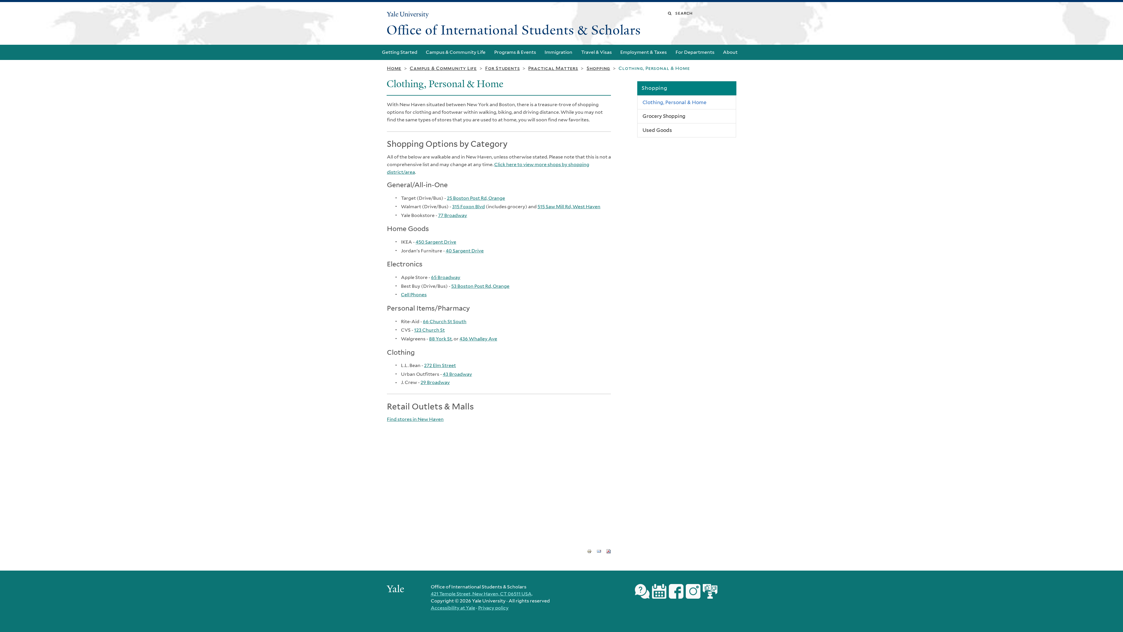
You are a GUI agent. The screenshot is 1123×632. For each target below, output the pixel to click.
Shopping (598, 68)
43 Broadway (457, 374)
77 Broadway (452, 215)
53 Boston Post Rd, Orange (480, 286)
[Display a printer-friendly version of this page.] (589, 551)
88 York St (440, 339)
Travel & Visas (596, 52)
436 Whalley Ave (478, 339)
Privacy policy (493, 608)
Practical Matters (553, 68)
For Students (502, 68)
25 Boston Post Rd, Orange (476, 198)
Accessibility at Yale (453, 608)
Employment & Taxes (643, 52)
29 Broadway (435, 382)
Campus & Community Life (455, 52)
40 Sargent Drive (465, 251)
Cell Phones (414, 294)
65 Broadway (445, 277)
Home (394, 68)
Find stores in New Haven (415, 419)
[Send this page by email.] (599, 551)
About (730, 52)
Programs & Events (515, 52)
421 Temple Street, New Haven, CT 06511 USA (481, 594)
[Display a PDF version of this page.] (608, 551)
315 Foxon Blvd (468, 206)
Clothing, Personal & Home (675, 102)
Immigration (558, 52)
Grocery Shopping (664, 116)
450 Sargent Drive (436, 242)
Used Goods (657, 130)
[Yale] (396, 589)
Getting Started (399, 52)
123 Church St (429, 330)
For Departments (695, 52)
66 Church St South (444, 321)
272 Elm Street (440, 365)
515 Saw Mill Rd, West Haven (569, 206)
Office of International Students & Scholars (514, 30)
